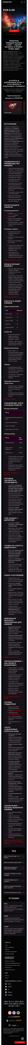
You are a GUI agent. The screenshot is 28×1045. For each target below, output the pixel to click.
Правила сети (8, 967)
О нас (6, 945)
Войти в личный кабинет (11, 297)
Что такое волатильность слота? (12, 892)
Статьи (6, 977)
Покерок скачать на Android (11, 657)
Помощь (7, 949)
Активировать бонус (10, 399)
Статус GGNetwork (9, 947)
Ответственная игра (10, 969)
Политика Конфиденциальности (12, 963)
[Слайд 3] (13, 34)
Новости (7, 975)
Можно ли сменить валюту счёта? (12, 862)
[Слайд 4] (15, 34)
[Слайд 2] (10, 34)
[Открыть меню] (24, 2)
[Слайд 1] (8, 34)
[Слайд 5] (18, 34)
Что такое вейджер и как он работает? (11, 880)
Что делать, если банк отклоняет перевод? (12, 874)
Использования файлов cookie (12, 965)
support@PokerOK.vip (13, 714)
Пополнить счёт (8, 472)
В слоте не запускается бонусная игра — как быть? (12, 887)
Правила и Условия (9, 961)
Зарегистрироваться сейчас (12, 260)
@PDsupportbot (17, 710)
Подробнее (14, 30)
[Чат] (22, 1038)
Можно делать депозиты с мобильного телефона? (11, 868)
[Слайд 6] (20, 34)
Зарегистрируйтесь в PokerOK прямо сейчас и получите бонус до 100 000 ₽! (14, 842)
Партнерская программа (11, 951)
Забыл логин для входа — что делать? (11, 857)
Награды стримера (9, 953)
